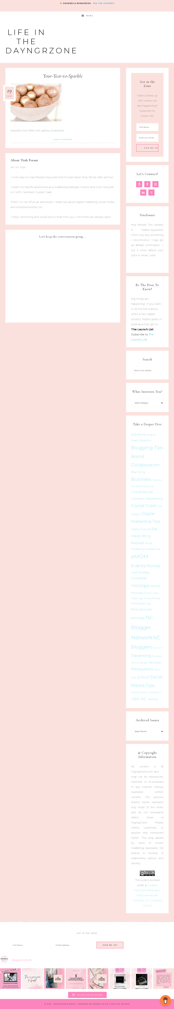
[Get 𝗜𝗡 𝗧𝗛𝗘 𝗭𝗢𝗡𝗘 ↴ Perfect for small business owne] (10, 978)
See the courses (103, 3)
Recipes (155, 662)
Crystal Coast (143, 505)
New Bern (158, 648)
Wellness (152, 699)
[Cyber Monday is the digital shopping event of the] (119, 978)
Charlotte (157, 480)
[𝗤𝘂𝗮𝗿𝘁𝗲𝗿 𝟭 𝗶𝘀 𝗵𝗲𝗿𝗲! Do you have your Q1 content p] (54, 978)
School (143, 677)
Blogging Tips (147, 447)
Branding (138, 472)
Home (155, 586)
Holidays (140, 585)
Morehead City (141, 603)
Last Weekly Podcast (149, 598)
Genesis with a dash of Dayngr (111, 1004)
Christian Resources (142, 486)
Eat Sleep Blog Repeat (144, 536)
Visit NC (139, 698)
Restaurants (142, 669)
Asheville (138, 435)
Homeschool (141, 593)
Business (141, 479)
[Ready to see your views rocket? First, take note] (163, 978)
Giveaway (139, 578)
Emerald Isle (152, 549)
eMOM (139, 556)
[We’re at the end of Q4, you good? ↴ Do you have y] (98, 978)
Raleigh (143, 662)
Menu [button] (89, 16)
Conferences (142, 492)
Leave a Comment (63, 139)
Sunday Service (140, 692)
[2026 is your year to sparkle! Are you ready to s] (32, 978)
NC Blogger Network (142, 627)
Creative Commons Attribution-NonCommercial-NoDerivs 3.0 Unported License (147, 895)
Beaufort (146, 440)
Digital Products (141, 529)
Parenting (141, 655)
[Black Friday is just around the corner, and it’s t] (141, 978)
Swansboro (155, 692)
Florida (153, 565)
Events (138, 565)
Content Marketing (147, 499)
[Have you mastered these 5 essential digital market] (76, 978)
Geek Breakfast (140, 572)
